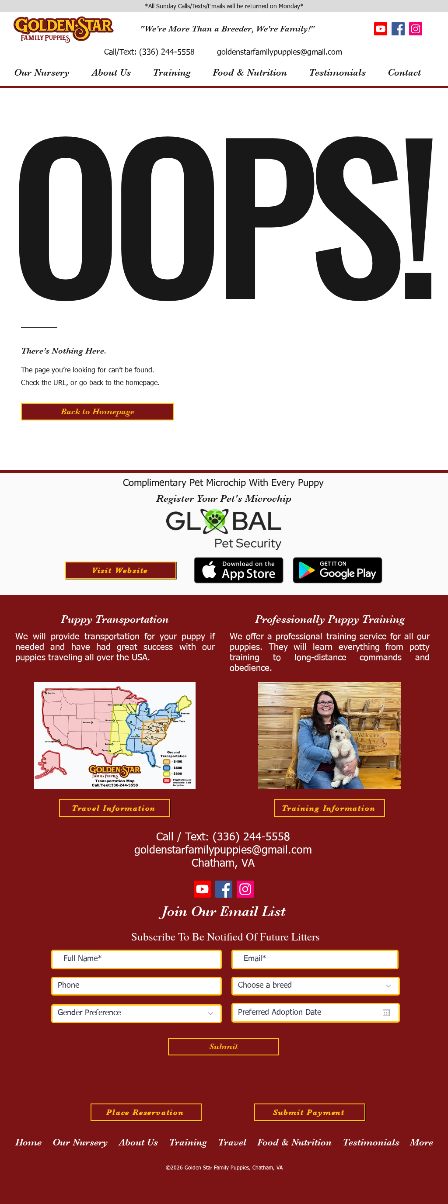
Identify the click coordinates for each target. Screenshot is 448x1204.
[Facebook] (398, 28)
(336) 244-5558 (165, 52)
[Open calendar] (386, 1012)
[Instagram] (415, 28)
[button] (97, 411)
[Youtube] (380, 28)
